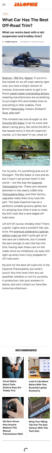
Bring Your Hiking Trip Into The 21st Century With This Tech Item (38, 426)
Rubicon (7, 78)
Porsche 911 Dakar (13, 123)
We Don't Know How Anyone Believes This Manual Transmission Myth (13, 427)
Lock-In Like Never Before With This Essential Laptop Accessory (38, 386)
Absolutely (17, 108)
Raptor (28, 78)
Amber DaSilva (11, 42)
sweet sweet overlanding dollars (29, 93)
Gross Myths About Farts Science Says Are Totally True (12, 386)
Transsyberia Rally (13, 194)
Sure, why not (10, 112)
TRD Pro (18, 78)
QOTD (5, 14)
